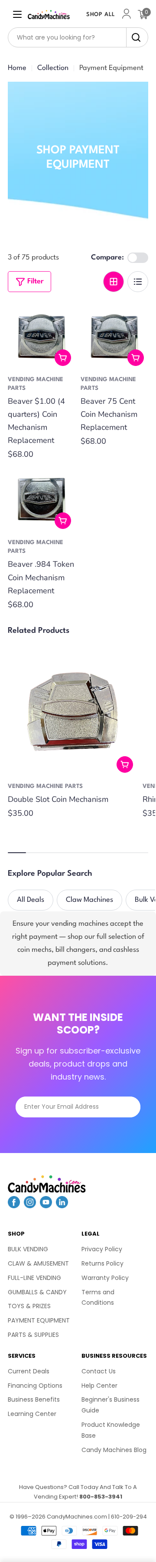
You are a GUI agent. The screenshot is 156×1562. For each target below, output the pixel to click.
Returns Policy (102, 1263)
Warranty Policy (105, 1277)
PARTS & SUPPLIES (33, 1334)
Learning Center (32, 1413)
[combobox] (78, 37)
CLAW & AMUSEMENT (38, 1263)
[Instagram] (30, 1205)
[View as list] (137, 281)
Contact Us (98, 1371)
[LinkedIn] (62, 1205)
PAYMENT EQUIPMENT (39, 1320)
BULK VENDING (28, 1249)
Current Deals (28, 1371)
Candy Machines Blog (113, 1450)
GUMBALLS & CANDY (37, 1292)
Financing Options (35, 1385)
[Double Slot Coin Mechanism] (72, 712)
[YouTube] (46, 1205)
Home (17, 68)
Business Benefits (34, 1399)
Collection (52, 68)
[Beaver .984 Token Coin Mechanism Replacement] (41, 499)
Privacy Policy (101, 1249)
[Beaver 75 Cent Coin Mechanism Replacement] (114, 336)
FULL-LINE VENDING (34, 1277)
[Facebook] (14, 1205)
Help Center (99, 1385)
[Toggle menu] (17, 14)
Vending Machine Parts (45, 786)
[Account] (126, 14)
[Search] (133, 37)
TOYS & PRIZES (29, 1306)
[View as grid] (113, 281)
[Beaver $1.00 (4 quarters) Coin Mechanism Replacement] (41, 336)
